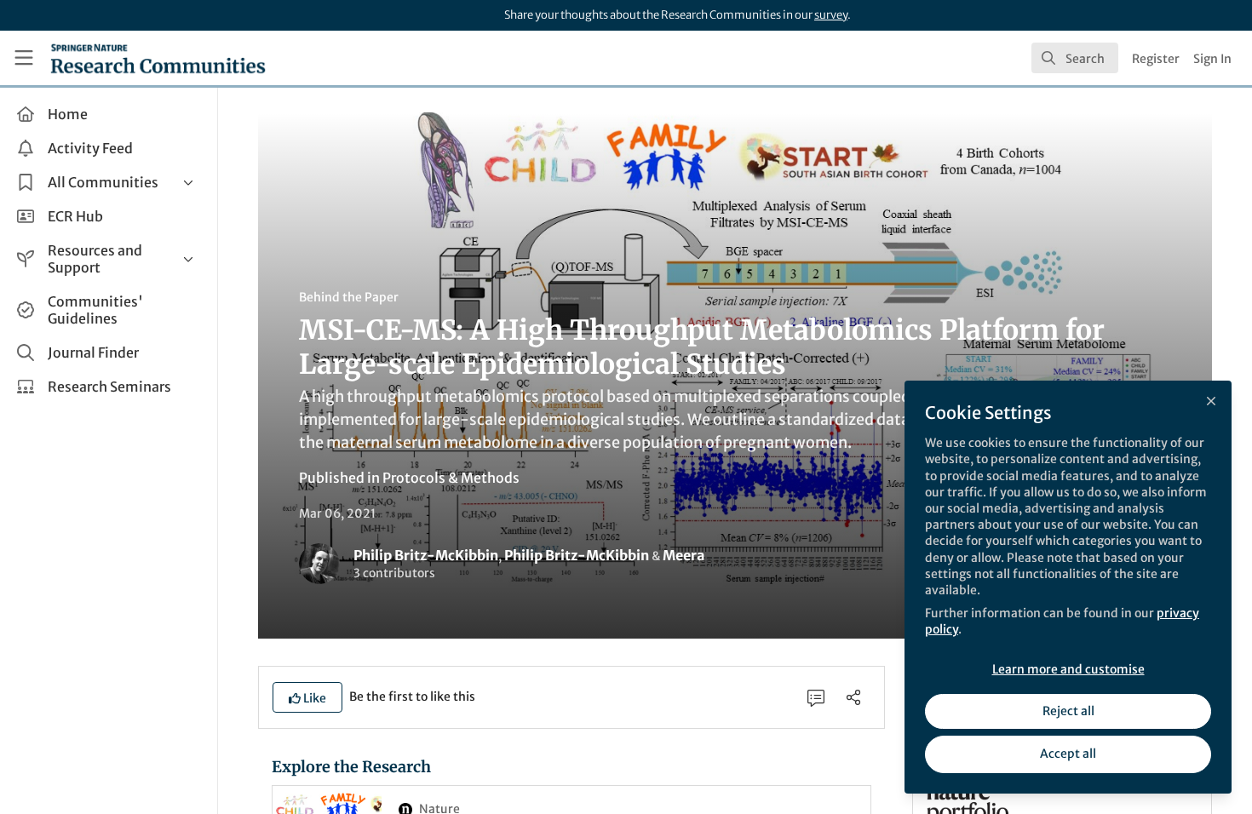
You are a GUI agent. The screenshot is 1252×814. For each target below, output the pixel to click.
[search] (1074, 58)
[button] (307, 697)
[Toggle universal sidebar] (24, 58)
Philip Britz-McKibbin (425, 555)
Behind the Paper (349, 297)
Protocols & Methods (451, 477)
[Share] (853, 697)
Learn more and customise (1068, 669)
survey (830, 15)
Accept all (1068, 753)
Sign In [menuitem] (1212, 58)
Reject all (1068, 711)
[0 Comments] (816, 697)
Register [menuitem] (1156, 58)
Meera (683, 555)
